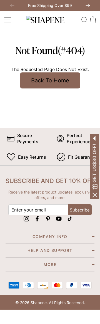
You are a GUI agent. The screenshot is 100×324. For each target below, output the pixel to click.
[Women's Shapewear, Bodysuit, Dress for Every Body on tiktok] (69, 218)
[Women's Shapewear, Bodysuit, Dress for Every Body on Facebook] (37, 218)
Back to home (50, 80)
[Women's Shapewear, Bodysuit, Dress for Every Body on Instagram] (26, 218)
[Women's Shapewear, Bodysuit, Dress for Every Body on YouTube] (59, 218)
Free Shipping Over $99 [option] (50, 5)
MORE (50, 264)
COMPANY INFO (50, 236)
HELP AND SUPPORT (50, 250)
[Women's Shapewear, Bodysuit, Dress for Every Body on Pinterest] (48, 218)
